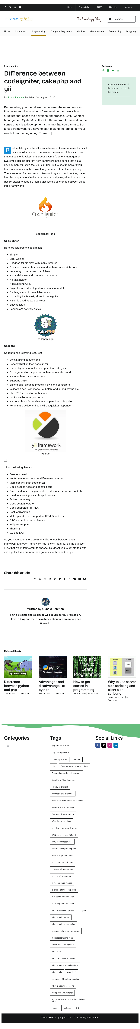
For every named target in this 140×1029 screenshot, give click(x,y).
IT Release (46, 1017)
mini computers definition (63, 896)
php (53, 766)
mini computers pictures (62, 862)
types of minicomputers (62, 869)
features (67, 1008)
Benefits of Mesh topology (63, 780)
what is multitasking (60, 917)
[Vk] (74, 582)
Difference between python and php (16, 686)
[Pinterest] (69, 582)
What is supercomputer (62, 855)
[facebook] (5, 7)
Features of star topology (63, 814)
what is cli (71, 972)
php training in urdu (60, 752)
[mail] (118, 70)
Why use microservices (62, 842)
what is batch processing (63, 986)
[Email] (84, 582)
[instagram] (15, 7)
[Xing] (79, 582)
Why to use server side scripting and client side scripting (122, 688)
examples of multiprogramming (66, 931)
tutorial (55, 1008)
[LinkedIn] (49, 582)
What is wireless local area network (67, 800)
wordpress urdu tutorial (62, 993)
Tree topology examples (62, 793)
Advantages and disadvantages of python (52, 686)
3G (77, 1008)
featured (77, 759)
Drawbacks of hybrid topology (74, 766)
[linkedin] (115, 745)
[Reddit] (45, 582)
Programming (11, 66)
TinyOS (82, 910)
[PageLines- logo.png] (18, 17)
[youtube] (20, 7)
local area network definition (64, 958)
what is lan (56, 951)
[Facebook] (35, 582)
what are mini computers (63, 910)
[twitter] (10, 7)
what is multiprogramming (63, 924)
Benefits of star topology (63, 807)
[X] (40, 582)
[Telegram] (59, 582)
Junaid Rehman (16, 97)
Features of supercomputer (64, 848)
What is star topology (61, 821)
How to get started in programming (83, 686)
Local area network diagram (64, 828)
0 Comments (23, 693)
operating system (59, 759)
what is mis (57, 972)
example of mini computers (64, 890)
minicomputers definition (63, 903)
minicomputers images (62, 883)
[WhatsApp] (54, 582)
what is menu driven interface (65, 965)
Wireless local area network (64, 835)
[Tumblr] (64, 582)
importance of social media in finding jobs (68, 1000)
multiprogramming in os (62, 938)
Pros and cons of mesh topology (66, 773)
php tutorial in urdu (60, 745)
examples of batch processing (65, 979)
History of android (60, 787)
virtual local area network (63, 944)
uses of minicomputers (62, 876)
